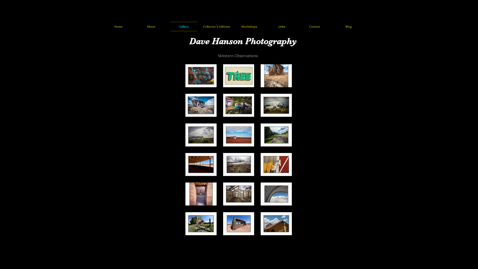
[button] (201, 75)
